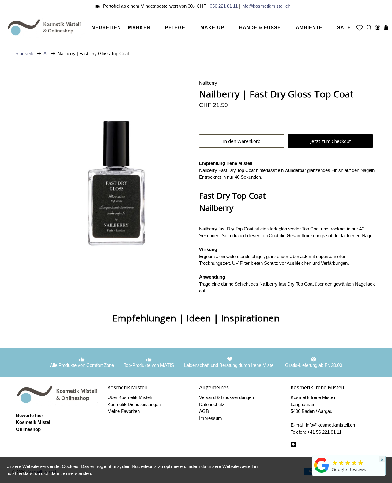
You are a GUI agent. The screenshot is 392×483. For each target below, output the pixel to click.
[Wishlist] (359, 27)
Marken (139, 27)
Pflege (175, 27)
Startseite (24, 53)
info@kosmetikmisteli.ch (265, 6)
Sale (344, 27)
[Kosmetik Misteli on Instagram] (293, 445)
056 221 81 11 (224, 6)
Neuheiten (106, 27)
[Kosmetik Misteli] (45, 27)
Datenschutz (211, 404)
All (45, 53)
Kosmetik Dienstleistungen (134, 404)
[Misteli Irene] (321, 473)
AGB (204, 411)
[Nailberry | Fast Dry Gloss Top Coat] (104, 168)
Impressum (210, 418)
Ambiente (309, 27)
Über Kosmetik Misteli (129, 397)
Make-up (212, 27)
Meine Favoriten (123, 411)
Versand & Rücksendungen (226, 397)
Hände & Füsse (260, 27)
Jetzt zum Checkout (330, 141)
